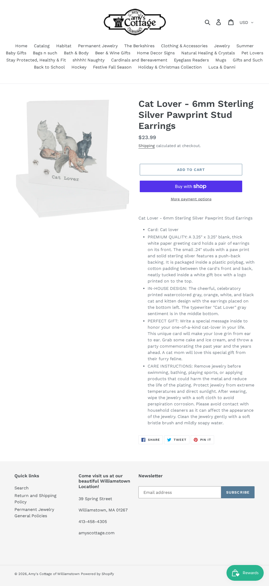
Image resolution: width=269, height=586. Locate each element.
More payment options (191, 199)
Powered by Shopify (97, 574)
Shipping (146, 145)
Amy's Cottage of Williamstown (54, 574)
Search (21, 487)
